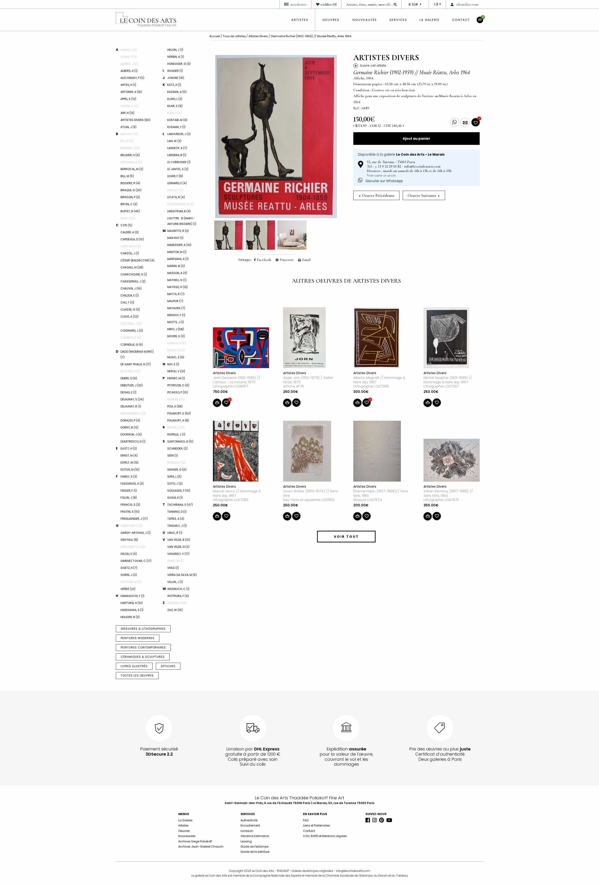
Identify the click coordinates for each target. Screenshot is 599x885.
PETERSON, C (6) (178, 385)
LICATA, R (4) (176, 197)
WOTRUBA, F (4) (178, 596)
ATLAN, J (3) (128, 127)
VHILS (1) (173, 568)
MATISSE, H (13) (177, 287)
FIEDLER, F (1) (129, 491)
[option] (276, 136)
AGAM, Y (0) (129, 57)
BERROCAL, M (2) (132, 169)
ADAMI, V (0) (129, 50)
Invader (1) (175, 71)
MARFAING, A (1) (178, 259)
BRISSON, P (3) (130, 197)
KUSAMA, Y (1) (176, 127)
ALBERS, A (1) (129, 71)
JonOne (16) (175, 78)
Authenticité (249, 820)
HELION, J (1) (175, 50)
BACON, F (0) (129, 134)
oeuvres (331, 20)
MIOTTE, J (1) (175, 322)
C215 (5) (126, 225)
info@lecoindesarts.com (353, 871)
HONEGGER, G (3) (179, 64)
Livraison (247, 831)
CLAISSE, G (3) (130, 309)
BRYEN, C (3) (129, 204)
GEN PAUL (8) (129, 540)
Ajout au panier (416, 138)
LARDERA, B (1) (176, 155)
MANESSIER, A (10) (179, 245)
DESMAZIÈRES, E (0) (133, 413)
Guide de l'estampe (254, 846)
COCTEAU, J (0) (131, 323)
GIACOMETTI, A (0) (133, 547)
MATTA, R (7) (175, 294)
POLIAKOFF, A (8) (178, 420)
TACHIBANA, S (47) (180, 505)
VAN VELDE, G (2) (178, 547)
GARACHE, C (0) (131, 526)
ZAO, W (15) (175, 610)
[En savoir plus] (465, 122)
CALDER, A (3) (130, 232)
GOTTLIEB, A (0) (131, 582)
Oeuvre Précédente (377, 195)
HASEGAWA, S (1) (132, 610)
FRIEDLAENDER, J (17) (134, 519)
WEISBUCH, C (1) (178, 589)
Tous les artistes (234, 36)
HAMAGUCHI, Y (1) (132, 596)
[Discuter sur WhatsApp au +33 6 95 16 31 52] (454, 122)
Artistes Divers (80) (135, 120)
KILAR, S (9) (175, 106)
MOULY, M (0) (176, 350)
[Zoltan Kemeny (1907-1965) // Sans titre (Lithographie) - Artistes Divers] (452, 461)
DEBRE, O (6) (129, 378)
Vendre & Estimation (255, 836)
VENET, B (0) (175, 561)
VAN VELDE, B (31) (178, 540)
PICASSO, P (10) (177, 392)
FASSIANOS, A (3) (132, 484)
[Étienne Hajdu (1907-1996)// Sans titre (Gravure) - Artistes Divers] (377, 452)
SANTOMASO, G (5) (180, 441)
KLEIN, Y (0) (174, 113)
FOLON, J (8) (129, 498)
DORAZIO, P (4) (130, 420)
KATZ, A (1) (174, 85)
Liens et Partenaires (316, 825)
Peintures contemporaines (143, 647)
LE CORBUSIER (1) (178, 162)
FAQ (305, 820)
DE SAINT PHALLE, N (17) (136, 364)
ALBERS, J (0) (129, 64)
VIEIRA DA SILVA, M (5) (182, 575)
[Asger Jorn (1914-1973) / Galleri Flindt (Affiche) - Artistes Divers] (304, 338)
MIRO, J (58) (175, 329)
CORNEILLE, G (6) (132, 345)
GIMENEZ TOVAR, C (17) (136, 561)
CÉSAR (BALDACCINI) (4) (137, 260)
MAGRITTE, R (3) (178, 231)
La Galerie (430, 20)
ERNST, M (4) (129, 455)
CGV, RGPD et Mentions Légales (325, 836)
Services (398, 20)
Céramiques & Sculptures (143, 657)
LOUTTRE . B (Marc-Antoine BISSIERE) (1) (181, 221)
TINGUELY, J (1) (177, 526)
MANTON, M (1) (176, 252)
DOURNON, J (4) (131, 434)
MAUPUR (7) (175, 301)
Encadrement (250, 825)
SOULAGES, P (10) (178, 491)
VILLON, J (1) (175, 582)
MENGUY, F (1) (176, 315)
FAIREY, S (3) (129, 477)
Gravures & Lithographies (143, 629)
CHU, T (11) (127, 302)
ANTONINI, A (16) (131, 92)
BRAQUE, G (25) (131, 190)
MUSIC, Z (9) (175, 357)
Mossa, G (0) (176, 343)
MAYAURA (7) (176, 308)
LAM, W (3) (174, 141)
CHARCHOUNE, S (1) (134, 274)
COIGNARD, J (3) (132, 331)
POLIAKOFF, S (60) (179, 413)
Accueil (214, 36)
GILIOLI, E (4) (129, 554)
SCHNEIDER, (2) (177, 448)
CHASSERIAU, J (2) (133, 281)
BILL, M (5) (127, 176)
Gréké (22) (128, 589)
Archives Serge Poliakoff (195, 841)
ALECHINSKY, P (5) (132, 78)
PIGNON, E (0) (176, 399)
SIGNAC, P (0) (176, 462)
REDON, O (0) (176, 427)
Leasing (246, 841)
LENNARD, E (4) (177, 183)
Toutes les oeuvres (137, 675)
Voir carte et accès (381, 175)
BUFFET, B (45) (130, 211)
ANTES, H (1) (128, 85)
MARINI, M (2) (176, 266)
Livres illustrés (134, 666)
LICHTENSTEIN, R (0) (180, 204)
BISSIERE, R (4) (130, 183)
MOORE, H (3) (176, 336)
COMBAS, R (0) (131, 338)
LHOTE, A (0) (175, 190)
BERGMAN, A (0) (131, 162)
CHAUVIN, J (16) (131, 288)
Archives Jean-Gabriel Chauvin (200, 846)
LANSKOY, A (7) (177, 148)
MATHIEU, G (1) (176, 280)
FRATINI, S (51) (130, 512)
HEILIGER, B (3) (130, 617)
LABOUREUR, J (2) (179, 134)
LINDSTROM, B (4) (179, 211)
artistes (299, 20)
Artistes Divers (258, 36)
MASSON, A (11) (177, 273)
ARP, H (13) (127, 113)
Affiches (168, 666)
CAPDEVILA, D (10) (132, 239)
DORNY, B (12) (130, 427)
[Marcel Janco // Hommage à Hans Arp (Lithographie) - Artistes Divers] (236, 452)
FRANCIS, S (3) (130, 505)
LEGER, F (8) (175, 176)
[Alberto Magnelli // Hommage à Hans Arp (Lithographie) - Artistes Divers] (376, 338)
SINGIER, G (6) (176, 470)
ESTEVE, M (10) (130, 470)
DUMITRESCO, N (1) (133, 441)
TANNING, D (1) (176, 512)
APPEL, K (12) (128, 99)
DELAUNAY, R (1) (131, 406)
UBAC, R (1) (174, 533)
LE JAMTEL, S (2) (177, 169)
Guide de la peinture (255, 852)
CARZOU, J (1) (130, 253)
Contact (461, 20)
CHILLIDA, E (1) (130, 295)
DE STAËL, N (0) (130, 371)
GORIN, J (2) (129, 575)
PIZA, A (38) (175, 406)
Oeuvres (184, 831)
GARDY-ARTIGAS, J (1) (136, 533)
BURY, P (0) (128, 218)
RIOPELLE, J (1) (176, 434)
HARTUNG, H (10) (132, 603)
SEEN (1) (172, 455)
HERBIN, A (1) (175, 57)
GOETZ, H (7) (129, 568)
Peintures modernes (137, 638)
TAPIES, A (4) (175, 519)
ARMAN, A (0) (129, 106)
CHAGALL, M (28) (132, 267)
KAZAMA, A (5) (176, 92)
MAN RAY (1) (175, 238)
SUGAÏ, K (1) (175, 498)
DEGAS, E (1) (128, 392)
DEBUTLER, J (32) (132, 385)
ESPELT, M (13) (130, 462)
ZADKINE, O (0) (176, 603)
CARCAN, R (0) (131, 246)
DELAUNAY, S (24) (132, 399)
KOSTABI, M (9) (177, 120)
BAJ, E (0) (127, 141)
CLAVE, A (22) (130, 316)
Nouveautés (365, 20)
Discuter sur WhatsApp (384, 181)
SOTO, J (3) (175, 484)
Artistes (183, 825)
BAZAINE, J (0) (130, 148)
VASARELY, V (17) (178, 554)
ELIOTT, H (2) (129, 448)
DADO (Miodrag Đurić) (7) (137, 354)
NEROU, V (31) (176, 371)
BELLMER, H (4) (130, 155)
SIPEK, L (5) (174, 477)
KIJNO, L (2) (174, 99)
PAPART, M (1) (176, 378)
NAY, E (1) (173, 364)
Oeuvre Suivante (422, 195)
